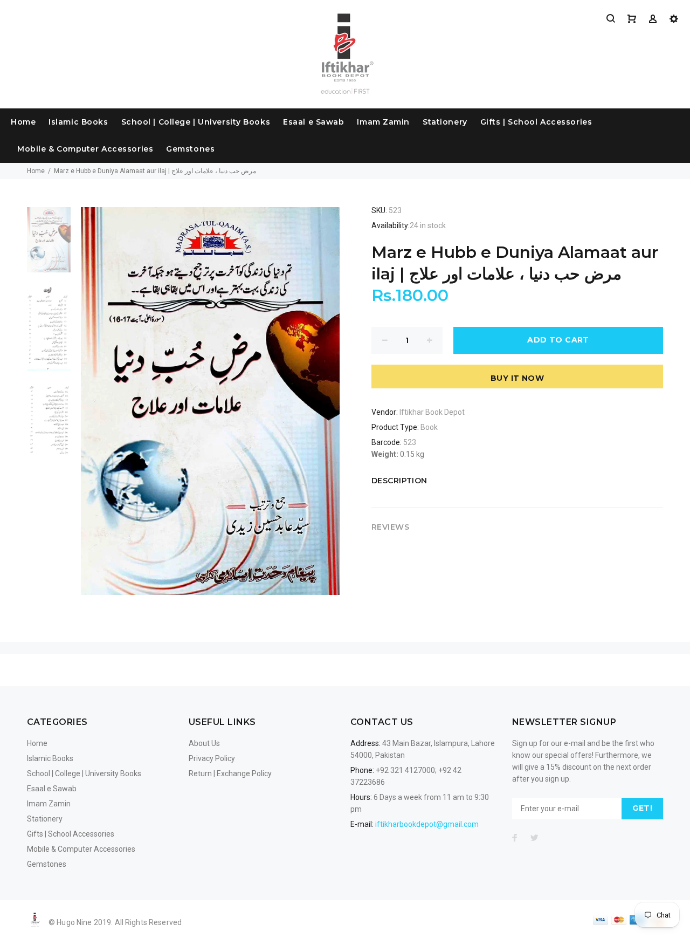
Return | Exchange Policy (230, 773)
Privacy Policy (212, 758)
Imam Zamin (383, 122)
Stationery (445, 122)
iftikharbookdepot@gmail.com (427, 824)
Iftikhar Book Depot (432, 412)
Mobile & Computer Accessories (85, 149)
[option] (49, 245)
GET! (642, 808)
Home (23, 122)
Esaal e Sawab (313, 122)
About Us (204, 743)
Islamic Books (78, 122)
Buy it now (517, 378)
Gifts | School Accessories (536, 122)
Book (429, 427)
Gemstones (190, 149)
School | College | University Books (196, 122)
